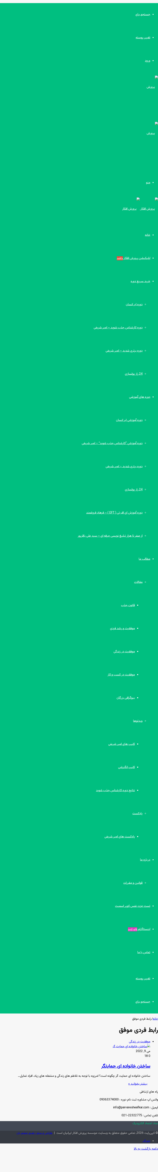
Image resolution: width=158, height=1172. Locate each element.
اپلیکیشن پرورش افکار (133, 258)
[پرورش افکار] (140, 209)
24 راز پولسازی (134, 374)
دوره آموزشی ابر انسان (129, 420)
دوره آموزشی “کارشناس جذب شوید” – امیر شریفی (112, 443)
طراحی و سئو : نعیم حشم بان (34, 1133)
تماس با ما (143, 952)
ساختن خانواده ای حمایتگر (125, 1066)
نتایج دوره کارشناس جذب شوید (115, 790)
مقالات (138, 582)
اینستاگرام (139, 929)
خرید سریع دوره (140, 281)
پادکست (137, 813)
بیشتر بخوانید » (137, 1084)
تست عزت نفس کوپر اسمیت (132, 906)
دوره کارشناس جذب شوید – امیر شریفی (118, 327)
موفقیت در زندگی (124, 651)
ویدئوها (138, 721)
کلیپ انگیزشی (126, 767)
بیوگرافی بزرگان (126, 698)
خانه (147, 235)
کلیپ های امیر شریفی (121, 744)
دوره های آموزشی (139, 397)
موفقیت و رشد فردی (122, 628)
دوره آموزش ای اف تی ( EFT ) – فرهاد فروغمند (114, 512)
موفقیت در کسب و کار (121, 674)
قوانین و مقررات (133, 883)
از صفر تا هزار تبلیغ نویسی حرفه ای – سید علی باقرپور (110, 536)
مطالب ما (144, 559)
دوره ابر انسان (134, 304)
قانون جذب (128, 605)
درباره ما (145, 859)
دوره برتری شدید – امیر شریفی (124, 350)
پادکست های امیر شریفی (119, 836)
